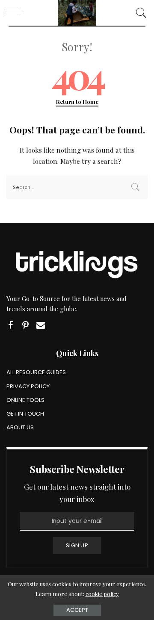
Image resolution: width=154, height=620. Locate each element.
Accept (77, 610)
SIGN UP (77, 545)
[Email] (40, 325)
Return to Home (77, 101)
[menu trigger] (17, 13)
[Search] (139, 13)
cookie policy (102, 593)
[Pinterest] (25, 325)
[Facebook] (10, 325)
